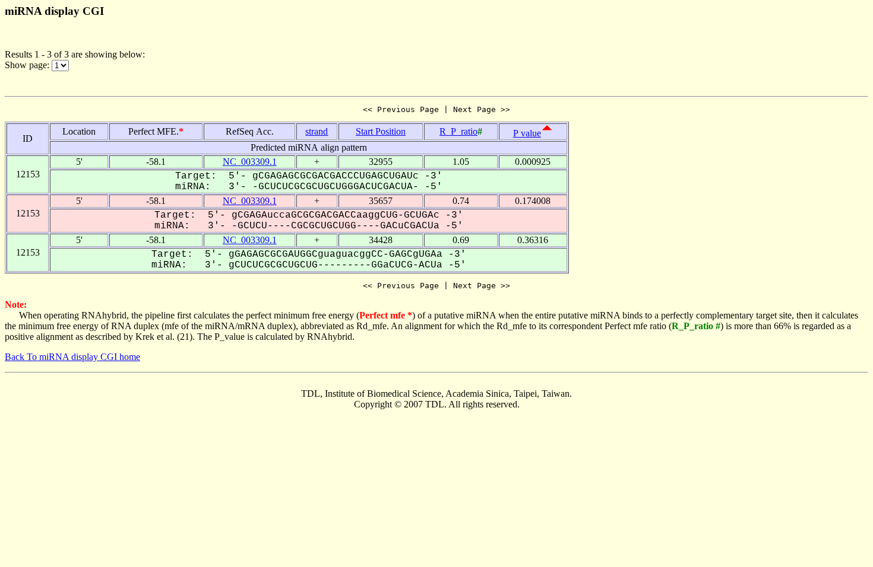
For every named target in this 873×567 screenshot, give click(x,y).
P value (527, 133)
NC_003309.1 (250, 162)
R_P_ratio (458, 131)
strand (316, 131)
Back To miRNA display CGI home (72, 357)
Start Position (381, 131)
